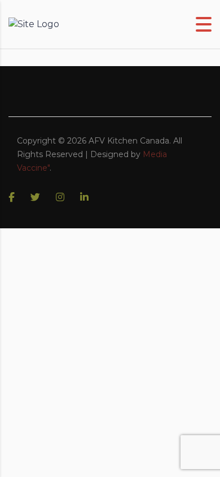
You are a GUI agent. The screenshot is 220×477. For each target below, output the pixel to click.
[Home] (33, 24)
